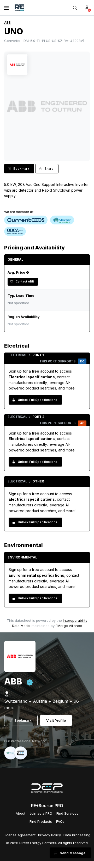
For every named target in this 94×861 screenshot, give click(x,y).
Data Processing (76, 835)
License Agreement (20, 835)
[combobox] (46, 323)
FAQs (60, 821)
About (20, 813)
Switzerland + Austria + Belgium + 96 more (41, 704)
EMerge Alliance (69, 626)
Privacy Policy (49, 835)
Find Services (67, 813)
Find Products (41, 821)
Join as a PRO (41, 813)
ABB (7, 22)
